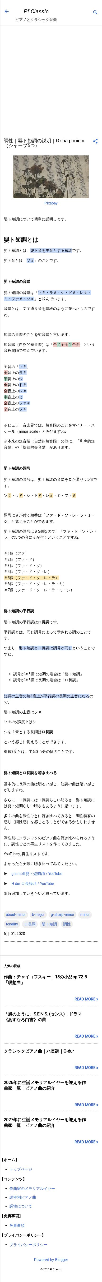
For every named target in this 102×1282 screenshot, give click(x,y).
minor (85, 914)
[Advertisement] (51, 83)
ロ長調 (30, 924)
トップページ (20, 1169)
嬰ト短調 (49, 924)
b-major (38, 914)
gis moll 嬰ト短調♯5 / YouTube (36, 873)
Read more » (86, 999)
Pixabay (51, 203)
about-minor (16, 914)
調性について (20, 1206)
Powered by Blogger (51, 1259)
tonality (12, 924)
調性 (67, 924)
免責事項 (17, 1225)
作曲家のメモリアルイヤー (32, 1188)
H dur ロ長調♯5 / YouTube (32, 883)
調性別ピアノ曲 (22, 1197)
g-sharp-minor (62, 914)
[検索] (95, 13)
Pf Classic (36, 11)
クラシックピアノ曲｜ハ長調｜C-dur (39, 1050)
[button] (95, 141)
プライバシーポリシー (28, 1244)
